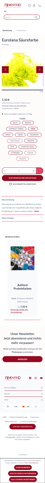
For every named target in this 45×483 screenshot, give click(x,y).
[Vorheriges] (5, 69)
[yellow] (22, 70)
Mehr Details (23, 272)
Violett (24, 159)
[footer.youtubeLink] (39, 377)
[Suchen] (36, 17)
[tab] (22, 205)
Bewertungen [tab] (8, 218)
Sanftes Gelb (27, 147)
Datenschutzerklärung (18, 417)
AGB (4, 417)
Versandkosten (10, 437)
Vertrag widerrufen (22, 427)
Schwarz (15, 153)
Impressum (34, 417)
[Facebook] (28, 377)
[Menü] (5, 11)
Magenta (34, 135)
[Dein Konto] (34, 5)
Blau (15, 123)
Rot (12, 147)
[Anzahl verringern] (5, 171)
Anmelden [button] (22, 359)
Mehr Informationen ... (31, 463)
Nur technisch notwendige (23, 473)
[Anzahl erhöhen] (33, 171)
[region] (22, 71)
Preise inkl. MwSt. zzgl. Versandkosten (14, 106)
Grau (8, 135)
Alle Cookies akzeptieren (23, 479)
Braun (28, 123)
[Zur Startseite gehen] (13, 378)
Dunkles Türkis (16, 129)
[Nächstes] (39, 69)
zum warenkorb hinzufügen (22, 178)
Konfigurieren (23, 467)
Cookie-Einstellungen (28, 421)
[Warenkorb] (39, 5)
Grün (20, 135)
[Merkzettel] (29, 5)
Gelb (33, 129)
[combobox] (20, 17)
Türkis (31, 153)
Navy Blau (16, 141)
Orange (30, 141)
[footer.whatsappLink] (34, 377)
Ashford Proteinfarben (23, 286)
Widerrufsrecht (11, 421)
